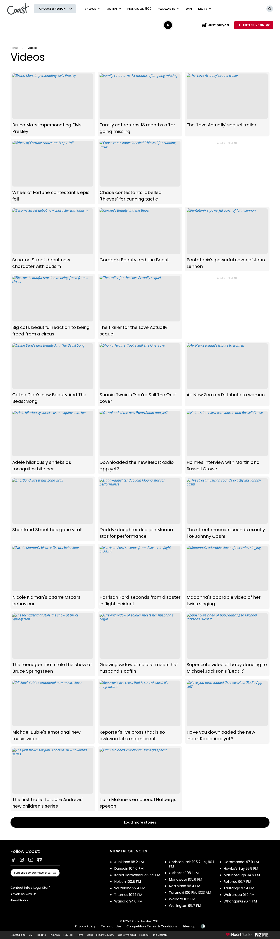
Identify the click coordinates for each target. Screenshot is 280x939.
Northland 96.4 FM (184, 885)
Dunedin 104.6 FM (129, 868)
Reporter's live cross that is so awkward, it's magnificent (140, 711)
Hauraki (68, 935)
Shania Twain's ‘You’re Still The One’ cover (140, 374)
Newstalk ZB (17, 935)
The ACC (54, 935)
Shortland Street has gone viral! (52, 508)
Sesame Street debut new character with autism (52, 239)
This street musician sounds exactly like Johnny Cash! (227, 508)
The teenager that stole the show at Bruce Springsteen (52, 643)
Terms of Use (111, 926)
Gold (90, 935)
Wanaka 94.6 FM (128, 901)
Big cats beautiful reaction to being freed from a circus (52, 306)
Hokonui (144, 935)
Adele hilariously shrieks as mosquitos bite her (52, 441)
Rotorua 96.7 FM (237, 881)
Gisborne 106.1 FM (184, 872)
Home (14, 48)
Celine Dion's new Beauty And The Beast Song (52, 374)
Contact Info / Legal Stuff (30, 887)
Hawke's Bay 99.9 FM (241, 868)
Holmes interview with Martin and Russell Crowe (227, 441)
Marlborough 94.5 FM (242, 875)
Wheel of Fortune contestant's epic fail (52, 171)
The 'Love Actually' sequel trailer (227, 104)
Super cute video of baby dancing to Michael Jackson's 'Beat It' (227, 643)
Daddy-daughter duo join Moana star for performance (140, 508)
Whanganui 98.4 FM (240, 901)
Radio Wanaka (126, 935)
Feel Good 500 (139, 9)
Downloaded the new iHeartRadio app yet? (140, 441)
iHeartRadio (19, 900)
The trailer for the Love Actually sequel (140, 306)
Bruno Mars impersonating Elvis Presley (52, 104)
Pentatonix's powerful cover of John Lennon (227, 239)
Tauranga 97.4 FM (239, 888)
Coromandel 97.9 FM (241, 861)
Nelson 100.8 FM (127, 881)
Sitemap (188, 926)
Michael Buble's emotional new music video (52, 711)
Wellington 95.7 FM (185, 905)
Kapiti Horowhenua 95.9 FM (137, 875)
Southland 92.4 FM (129, 888)
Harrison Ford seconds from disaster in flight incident (140, 576)
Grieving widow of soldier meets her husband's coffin (140, 643)
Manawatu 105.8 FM (185, 879)
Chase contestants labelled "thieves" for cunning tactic (140, 171)
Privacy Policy (85, 926)
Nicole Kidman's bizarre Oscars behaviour (52, 576)
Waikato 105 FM (182, 899)
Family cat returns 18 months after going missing (140, 104)
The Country (160, 935)
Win (189, 9)
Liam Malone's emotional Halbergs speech (140, 778)
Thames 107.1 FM (128, 894)
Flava (80, 935)
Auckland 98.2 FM (129, 861)
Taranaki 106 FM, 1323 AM (190, 892)
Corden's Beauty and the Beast (140, 239)
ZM (31, 935)
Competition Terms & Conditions (151, 926)
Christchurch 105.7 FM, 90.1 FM (191, 864)
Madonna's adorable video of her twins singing (227, 576)
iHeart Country (105, 935)
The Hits (41, 935)
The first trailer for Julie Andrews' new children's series (52, 778)
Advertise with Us (23, 894)
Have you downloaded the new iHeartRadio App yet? (227, 711)
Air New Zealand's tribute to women (227, 374)
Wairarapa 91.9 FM (239, 894)
